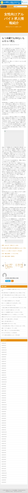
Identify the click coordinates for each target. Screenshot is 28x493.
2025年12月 (4, 350)
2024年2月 (4, 400)
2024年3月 (4, 397)
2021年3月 (4, 466)
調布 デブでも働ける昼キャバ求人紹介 (10, 319)
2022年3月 (4, 452)
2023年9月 (4, 411)
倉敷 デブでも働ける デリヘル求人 (9, 328)
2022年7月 (4, 443)
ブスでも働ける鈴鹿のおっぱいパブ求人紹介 (11, 335)
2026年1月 (4, 347)
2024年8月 (4, 386)
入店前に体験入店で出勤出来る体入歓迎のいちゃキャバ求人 (14, 307)
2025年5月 (4, 365)
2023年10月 (4, 409)
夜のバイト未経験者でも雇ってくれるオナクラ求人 (12, 312)
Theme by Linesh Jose (18, 491)
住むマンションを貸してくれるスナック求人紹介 (12, 250)
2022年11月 (4, 434)
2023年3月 (4, 425)
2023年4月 (4, 422)
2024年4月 (4, 395)
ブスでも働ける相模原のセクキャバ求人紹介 (11, 300)
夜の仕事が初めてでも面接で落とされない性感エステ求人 (13, 292)
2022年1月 (4, 457)
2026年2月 (4, 345)
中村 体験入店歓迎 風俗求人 (8, 256)
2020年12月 (4, 473)
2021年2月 (4, 468)
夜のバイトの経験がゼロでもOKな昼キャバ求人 (11, 303)
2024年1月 (4, 402)
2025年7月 (4, 361)
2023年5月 (4, 420)
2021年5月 (4, 461)
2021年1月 (4, 470)
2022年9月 (4, 438)
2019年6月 (4, 479)
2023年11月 (4, 407)
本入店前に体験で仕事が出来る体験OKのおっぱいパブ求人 (14, 248)
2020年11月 (4, 475)
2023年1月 (4, 429)
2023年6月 (4, 418)
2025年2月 (4, 372)
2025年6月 (4, 363)
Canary (11, 491)
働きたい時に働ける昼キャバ (7, 321)
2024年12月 (4, 377)
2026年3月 (4, 343)
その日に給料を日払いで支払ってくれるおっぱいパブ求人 (13, 325)
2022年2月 (4, 454)
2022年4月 (4, 450)
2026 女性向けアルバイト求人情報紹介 (10, 490)
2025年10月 (4, 354)
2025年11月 (4, 352)
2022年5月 (4, 448)
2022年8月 (4, 441)
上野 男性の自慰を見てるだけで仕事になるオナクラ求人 (13, 295)
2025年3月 (4, 370)
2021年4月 (4, 464)
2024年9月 (4, 384)
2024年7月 (4, 388)
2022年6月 (4, 445)
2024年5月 (4, 393)
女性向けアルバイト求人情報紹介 (14, 18)
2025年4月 (4, 368)
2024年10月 (4, 381)
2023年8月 (4, 413)
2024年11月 (4, 379)
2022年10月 (4, 436)
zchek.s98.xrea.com (15, 44)
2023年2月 (4, 427)
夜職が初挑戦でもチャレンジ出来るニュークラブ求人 (13, 314)
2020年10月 (4, 477)
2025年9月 (4, 356)
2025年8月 (4, 359)
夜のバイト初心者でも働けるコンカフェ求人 (11, 309)
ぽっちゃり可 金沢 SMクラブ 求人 (9, 305)
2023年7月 (4, 416)
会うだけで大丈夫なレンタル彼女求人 (9, 332)
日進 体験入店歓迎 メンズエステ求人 (10, 253)
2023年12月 (4, 404)
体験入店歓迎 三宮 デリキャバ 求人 (9, 323)
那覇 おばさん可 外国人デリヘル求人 (10, 245)
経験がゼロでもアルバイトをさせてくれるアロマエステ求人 (14, 316)
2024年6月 (4, 391)
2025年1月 (4, 375)
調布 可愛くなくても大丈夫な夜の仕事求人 (11, 330)
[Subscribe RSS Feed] (12, 281)
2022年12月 (4, 432)
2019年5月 (4, 482)
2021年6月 (4, 459)
